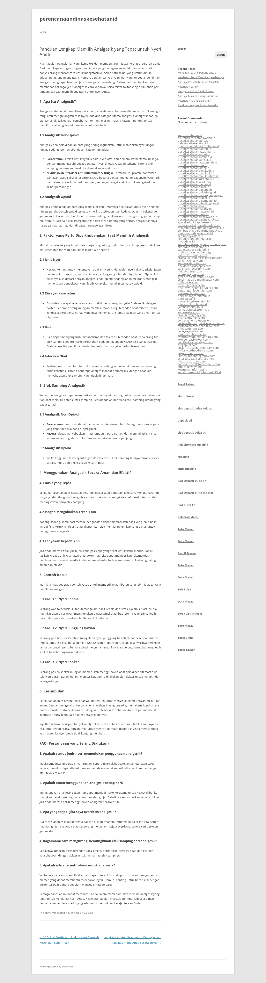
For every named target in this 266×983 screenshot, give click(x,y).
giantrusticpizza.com (191, 361)
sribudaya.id (218, 244)
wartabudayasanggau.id (193, 244)
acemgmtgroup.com (191, 274)
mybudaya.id (186, 241)
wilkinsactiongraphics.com (195, 269)
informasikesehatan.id (192, 304)
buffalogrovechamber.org (194, 252)
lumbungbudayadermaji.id (195, 233)
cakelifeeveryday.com (192, 315)
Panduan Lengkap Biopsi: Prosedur (198, 105)
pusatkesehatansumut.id (194, 154)
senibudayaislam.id (190, 236)
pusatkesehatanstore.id (193, 140)
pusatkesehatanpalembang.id (197, 200)
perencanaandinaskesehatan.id (198, 146)
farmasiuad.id (187, 225)
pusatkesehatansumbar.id (195, 157)
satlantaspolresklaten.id (193, 249)
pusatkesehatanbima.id (193, 214)
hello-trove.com (209, 326)
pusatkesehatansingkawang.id (197, 217)
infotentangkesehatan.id (194, 301)
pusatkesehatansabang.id (194, 181)
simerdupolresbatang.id (193, 247)
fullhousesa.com (188, 282)
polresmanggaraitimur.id (194, 296)
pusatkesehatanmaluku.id (195, 173)
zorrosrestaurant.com (192, 263)
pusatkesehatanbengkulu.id (196, 170)
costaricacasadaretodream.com (198, 348)
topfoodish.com (188, 326)
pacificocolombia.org (211, 323)
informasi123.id (211, 372)
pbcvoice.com (209, 288)
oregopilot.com (187, 345)
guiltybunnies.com (190, 271)
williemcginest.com (190, 260)
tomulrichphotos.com (192, 334)
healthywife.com (188, 288)
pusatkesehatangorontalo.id (196, 179)
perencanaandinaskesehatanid (78, 18)
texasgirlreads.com (210, 258)
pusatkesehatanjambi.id (193, 168)
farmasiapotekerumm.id (193, 309)
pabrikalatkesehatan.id (193, 143)
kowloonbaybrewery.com (194, 339)
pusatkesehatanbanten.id (194, 149)
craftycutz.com (187, 258)
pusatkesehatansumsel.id (194, 160)
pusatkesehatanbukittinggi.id (197, 192)
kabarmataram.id (189, 312)
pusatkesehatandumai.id (194, 198)
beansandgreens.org (191, 318)
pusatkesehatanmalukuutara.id (198, 176)
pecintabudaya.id (208, 225)
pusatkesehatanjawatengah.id (197, 162)
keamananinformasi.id (192, 369)
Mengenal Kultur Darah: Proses (196, 91)
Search (182, 48)
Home (43, 32)
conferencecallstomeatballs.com (199, 364)
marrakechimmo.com (191, 293)
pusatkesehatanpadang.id (195, 190)
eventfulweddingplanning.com (198, 337)
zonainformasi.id (189, 372)
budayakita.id (215, 228)
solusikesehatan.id (190, 135)
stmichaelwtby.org (190, 367)
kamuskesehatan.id (190, 307)
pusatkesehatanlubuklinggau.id (198, 203)
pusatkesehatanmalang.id (195, 209)
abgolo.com (205, 342)
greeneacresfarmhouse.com (196, 277)
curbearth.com (187, 323)
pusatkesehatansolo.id (192, 206)
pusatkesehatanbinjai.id (193, 187)
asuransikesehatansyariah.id (196, 138)
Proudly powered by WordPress (56, 966)
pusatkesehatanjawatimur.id (196, 151)
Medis (71, 912)
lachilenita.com (188, 342)
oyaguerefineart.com (191, 285)
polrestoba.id (186, 298)
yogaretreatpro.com (190, 353)
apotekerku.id (187, 222)
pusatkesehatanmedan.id (194, 184)
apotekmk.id (204, 222)
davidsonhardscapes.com (194, 266)
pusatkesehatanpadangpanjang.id (200, 195)
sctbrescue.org (187, 358)
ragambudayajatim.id (192, 228)
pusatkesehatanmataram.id (196, 211)
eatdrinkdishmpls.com (192, 255)
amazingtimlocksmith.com (195, 290)
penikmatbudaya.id (209, 230)
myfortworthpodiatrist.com (195, 350)
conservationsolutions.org (194, 320)
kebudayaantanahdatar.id (195, 239)
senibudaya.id (187, 230)
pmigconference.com (191, 328)
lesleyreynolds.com (190, 331)
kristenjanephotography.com (196, 356)
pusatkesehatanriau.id (192, 165)
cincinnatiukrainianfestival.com (198, 279)
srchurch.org (206, 358)
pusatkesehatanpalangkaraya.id (198, 219)
